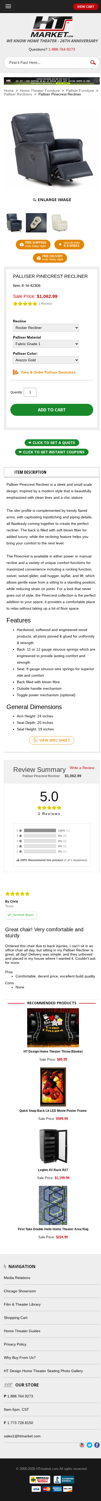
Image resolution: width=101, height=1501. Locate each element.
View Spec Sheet (54, 740)
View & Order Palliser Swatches (48, 372)
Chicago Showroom (20, 1291)
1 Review (45, 303)
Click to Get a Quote (54, 442)
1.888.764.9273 (20, 1396)
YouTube (82, 1445)
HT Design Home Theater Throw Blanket (53, 1051)
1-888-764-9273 (61, 49)
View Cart (85, 6)
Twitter (89, 1445)
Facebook (97, 1445)
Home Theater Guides (22, 1331)
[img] (25, 303)
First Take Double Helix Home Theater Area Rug (53, 1229)
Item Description (30, 472)
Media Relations (17, 1278)
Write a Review (82, 768)
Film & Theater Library (22, 1304)
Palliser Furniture (80, 90)
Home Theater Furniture (40, 90)
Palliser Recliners (18, 94)
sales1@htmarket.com (22, 1436)
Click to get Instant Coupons (53, 451)
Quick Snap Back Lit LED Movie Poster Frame (53, 1111)
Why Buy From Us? (20, 1357)
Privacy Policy (15, 1344)
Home (9, 90)
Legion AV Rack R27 (53, 1170)
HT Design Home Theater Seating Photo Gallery (43, 1371)
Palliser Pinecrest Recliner (41, 776)
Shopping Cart (15, 1318)
